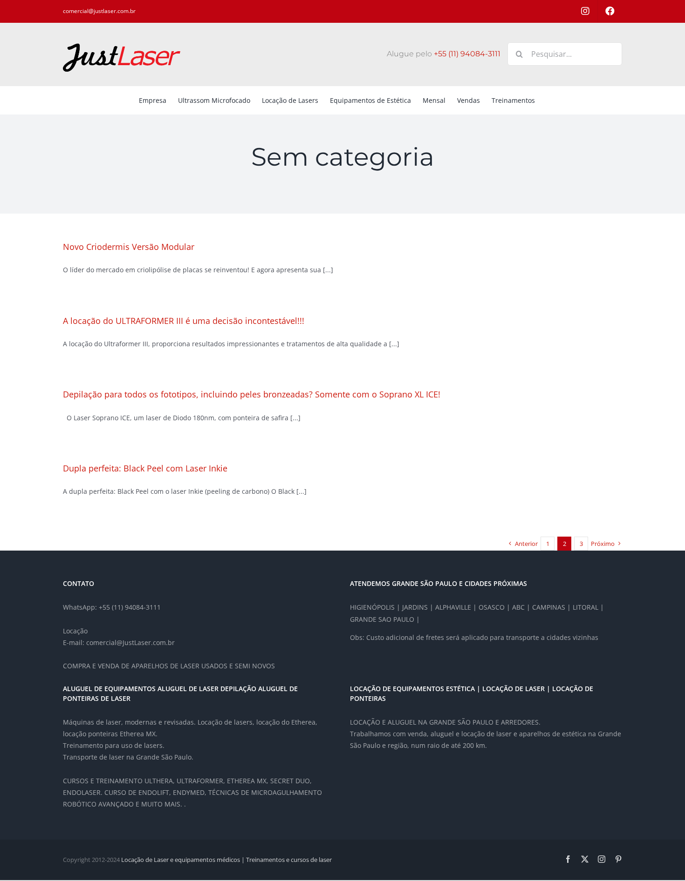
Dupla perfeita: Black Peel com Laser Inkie (145, 468)
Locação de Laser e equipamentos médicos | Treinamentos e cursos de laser (226, 859)
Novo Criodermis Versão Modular (128, 246)
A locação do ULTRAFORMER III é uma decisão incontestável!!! (183, 320)
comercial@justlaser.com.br (99, 11)
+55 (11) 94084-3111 (467, 53)
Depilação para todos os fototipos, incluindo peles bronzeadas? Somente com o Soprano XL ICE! (251, 394)
